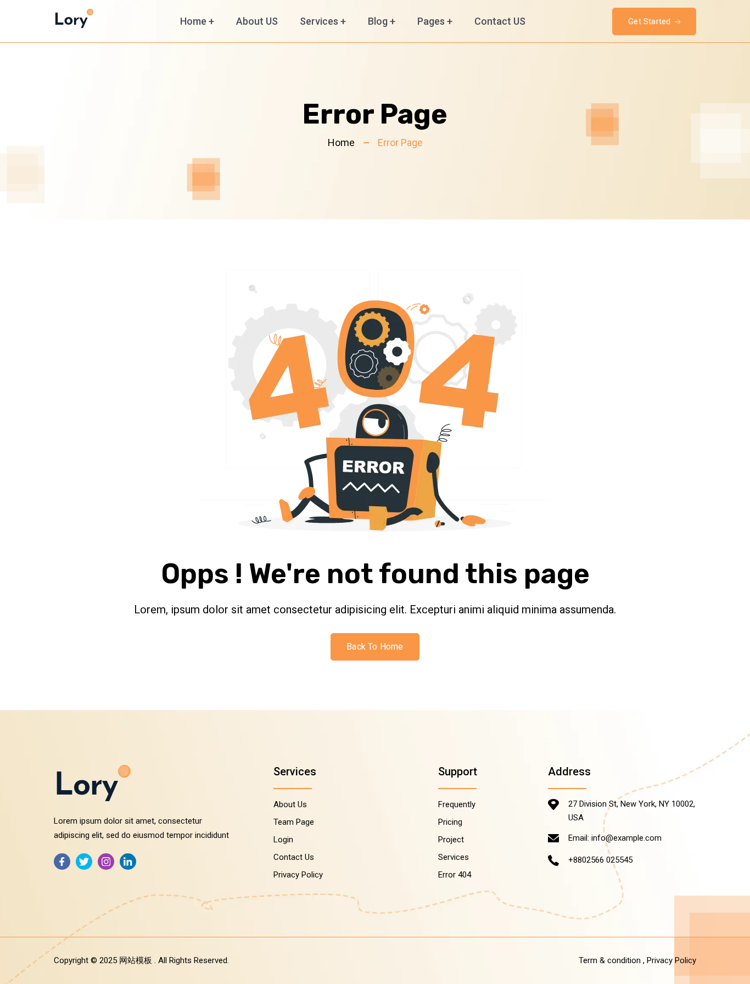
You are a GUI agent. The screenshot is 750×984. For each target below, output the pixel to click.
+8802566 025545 (600, 860)
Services (323, 21)
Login (283, 840)
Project (451, 840)
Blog (381, 21)
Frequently (456, 804)
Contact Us (293, 857)
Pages (434, 21)
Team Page (293, 822)
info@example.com (626, 838)
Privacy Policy (298, 875)
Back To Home (374, 646)
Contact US (499, 21)
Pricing (450, 822)
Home (197, 21)
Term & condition (610, 960)
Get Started (650, 21)
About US (257, 21)
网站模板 (135, 960)
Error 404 (454, 875)
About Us (290, 804)
